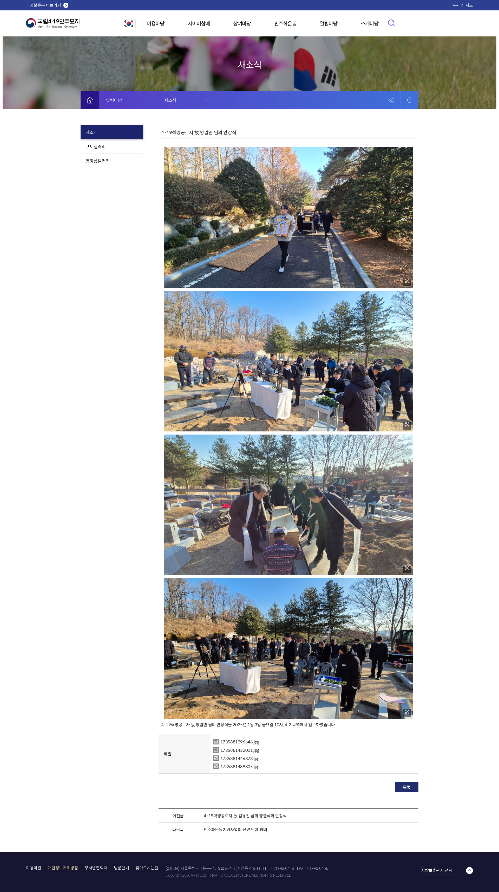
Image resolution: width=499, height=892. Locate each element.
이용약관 (33, 867)
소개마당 (369, 23)
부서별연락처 (95, 867)
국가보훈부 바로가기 (43, 5)
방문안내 (121, 867)
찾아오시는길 (146, 867)
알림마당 (328, 23)
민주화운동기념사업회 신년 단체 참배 (235, 829)
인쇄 (409, 100)
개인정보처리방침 (63, 867)
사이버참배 (199, 23)
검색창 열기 (391, 22)
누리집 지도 (463, 5)
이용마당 (155, 23)
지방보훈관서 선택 (436, 870)
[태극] (53, 25)
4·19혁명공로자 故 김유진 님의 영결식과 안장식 (245, 815)
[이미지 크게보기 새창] (407, 282)
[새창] (129, 26)
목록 (406, 787)
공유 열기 (391, 100)
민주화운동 (285, 23)
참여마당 (242, 23)
